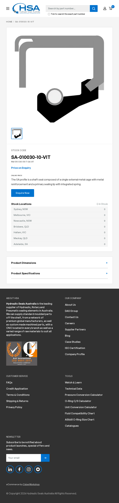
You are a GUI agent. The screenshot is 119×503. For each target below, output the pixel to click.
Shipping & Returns (17, 401)
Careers (70, 323)
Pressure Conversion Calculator (84, 394)
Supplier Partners (75, 329)
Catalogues (72, 425)
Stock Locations (21, 204)
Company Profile (75, 354)
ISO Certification (75, 348)
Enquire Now (22, 192)
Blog (67, 335)
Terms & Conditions (18, 394)
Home (9, 22)
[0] (110, 8)
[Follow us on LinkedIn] (10, 469)
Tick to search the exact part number (68, 14)
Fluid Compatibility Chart (80, 413)
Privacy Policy (14, 407)
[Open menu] (7, 8)
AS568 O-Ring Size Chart (79, 419)
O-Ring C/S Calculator (78, 401)
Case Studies (73, 341)
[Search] (94, 8)
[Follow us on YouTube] (38, 469)
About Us (70, 304)
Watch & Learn (73, 382)
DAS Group (71, 310)
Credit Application (17, 388)
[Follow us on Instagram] (29, 469)
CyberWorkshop (31, 484)
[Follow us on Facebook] (19, 469)
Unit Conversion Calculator (81, 407)
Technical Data (73, 388)
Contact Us (71, 317)
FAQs (9, 382)
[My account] (104, 8)
